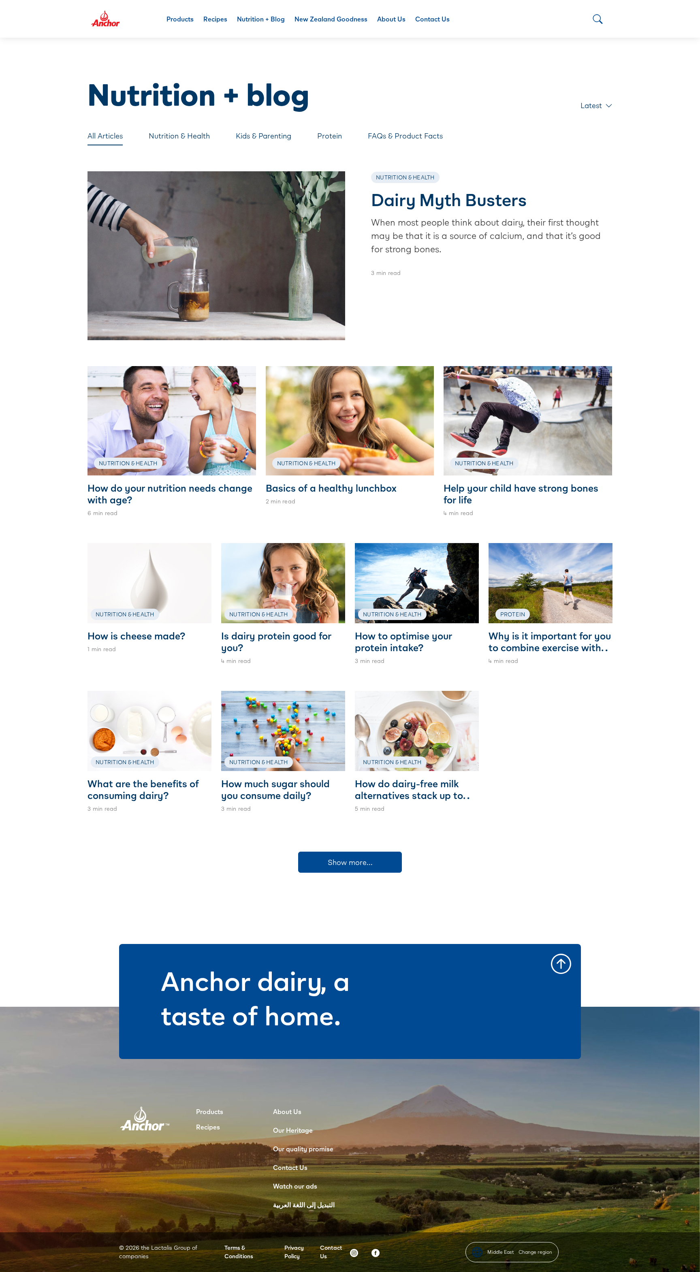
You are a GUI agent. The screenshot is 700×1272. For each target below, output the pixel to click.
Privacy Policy (294, 1251)
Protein (329, 135)
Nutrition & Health (179, 135)
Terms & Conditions (238, 1251)
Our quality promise (303, 1149)
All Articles (105, 135)
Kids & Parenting (263, 135)
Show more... (350, 862)
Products (180, 19)
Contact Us (432, 19)
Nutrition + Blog (261, 19)
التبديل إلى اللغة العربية (304, 1204)
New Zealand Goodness (331, 19)
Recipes (215, 19)
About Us (391, 19)
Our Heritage (293, 1130)
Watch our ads (295, 1186)
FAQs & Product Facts (405, 135)
